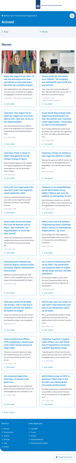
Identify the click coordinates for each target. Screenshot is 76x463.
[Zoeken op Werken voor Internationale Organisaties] (72, 15)
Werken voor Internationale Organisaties (20, 16)
